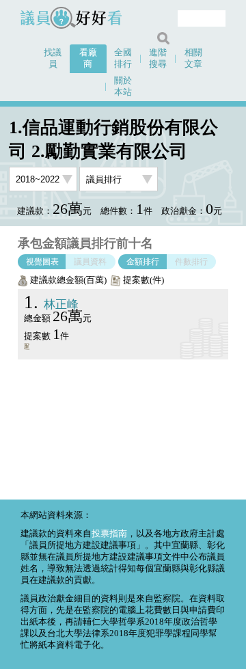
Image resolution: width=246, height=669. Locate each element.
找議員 (53, 58)
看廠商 (88, 58)
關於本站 (123, 86)
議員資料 (90, 262)
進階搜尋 (158, 58)
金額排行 (142, 262)
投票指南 (109, 533)
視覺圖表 (42, 262)
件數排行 (191, 262)
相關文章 (193, 58)
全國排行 (123, 58)
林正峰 (51, 304)
